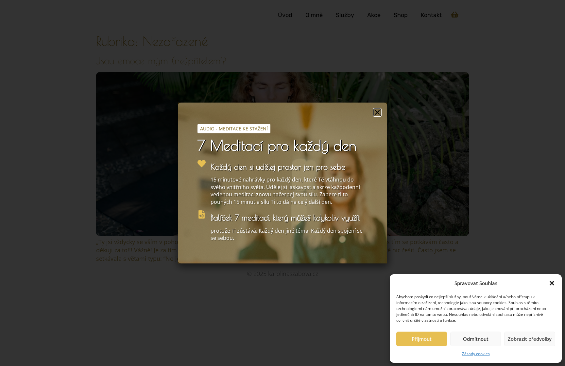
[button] (552, 283)
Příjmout (422, 339)
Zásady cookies (476, 353)
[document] (282, 183)
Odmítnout (475, 339)
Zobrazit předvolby (530, 339)
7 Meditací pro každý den (276, 145)
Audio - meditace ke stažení (234, 128)
